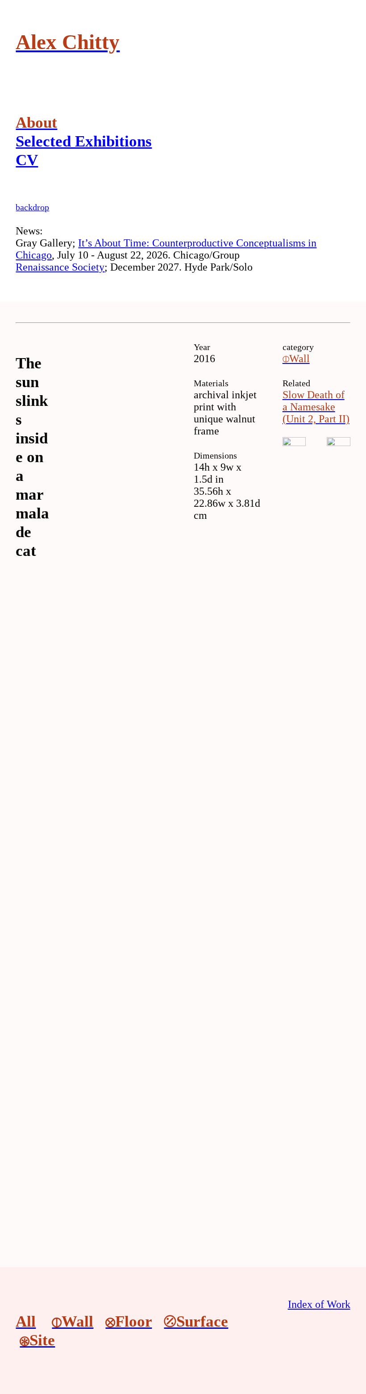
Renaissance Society (60, 267)
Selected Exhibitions (84, 141)
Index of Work (319, 1304)
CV (27, 160)
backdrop (32, 207)
